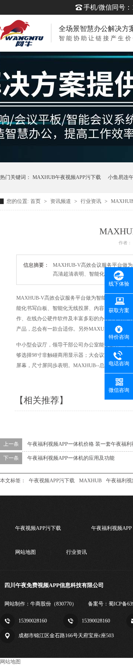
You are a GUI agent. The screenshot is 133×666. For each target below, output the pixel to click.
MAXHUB (90, 480)
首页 (36, 201)
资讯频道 (61, 201)
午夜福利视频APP (111, 528)
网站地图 (25, 552)
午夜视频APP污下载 (52, 480)
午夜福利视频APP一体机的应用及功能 (71, 458)
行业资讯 (92, 201)
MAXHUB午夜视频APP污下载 (67, 177)
